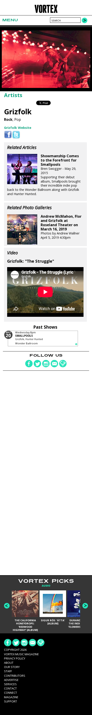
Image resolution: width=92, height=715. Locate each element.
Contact (10, 688)
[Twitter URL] (16, 135)
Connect (10, 693)
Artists (13, 95)
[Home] (46, 12)
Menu (10, 20)
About (8, 663)
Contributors (14, 676)
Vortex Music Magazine (21, 654)
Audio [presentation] (46, 586)
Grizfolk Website (17, 128)
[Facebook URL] (8, 135)
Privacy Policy (14, 658)
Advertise (11, 680)
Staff (8, 671)
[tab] (46, 586)
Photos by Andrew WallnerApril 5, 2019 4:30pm (61, 227)
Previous (7, 606)
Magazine (11, 697)
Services (10, 684)
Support (10, 701)
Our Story (12, 667)
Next (85, 606)
